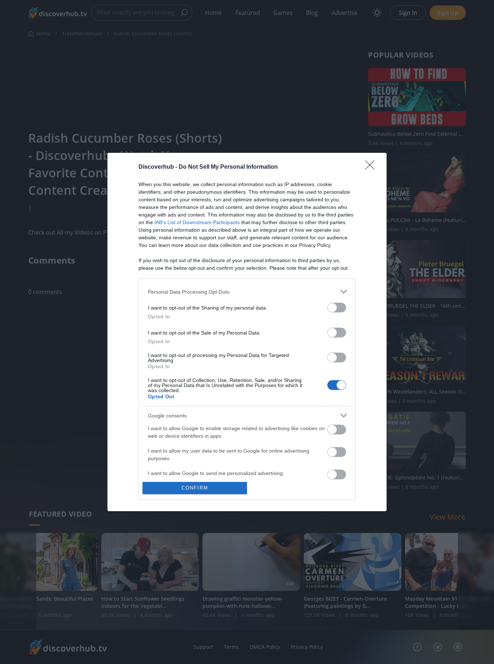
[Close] (372, 167)
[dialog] (247, 331)
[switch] (336, 307)
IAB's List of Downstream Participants (197, 222)
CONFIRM (195, 488)
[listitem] (247, 291)
